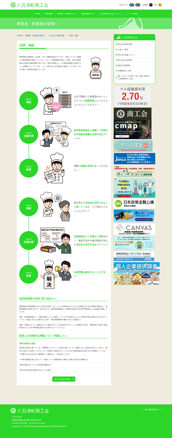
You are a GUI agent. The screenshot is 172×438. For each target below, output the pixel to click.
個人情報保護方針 (152, 409)
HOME (19, 35)
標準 (131, 5)
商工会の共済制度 (125, 60)
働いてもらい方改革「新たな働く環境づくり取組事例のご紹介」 (134, 77)
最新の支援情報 (124, 65)
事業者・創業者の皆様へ (35, 35)
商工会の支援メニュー (126, 55)
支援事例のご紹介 (125, 71)
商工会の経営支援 (125, 44)
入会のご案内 (123, 49)
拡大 (138, 5)
